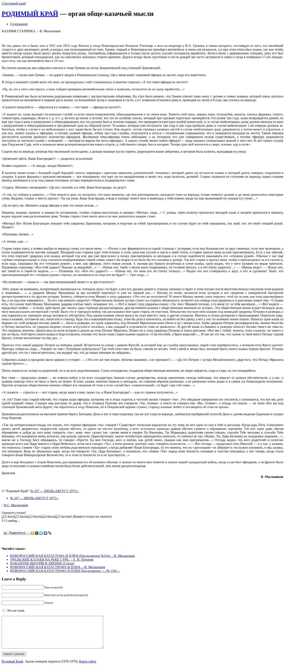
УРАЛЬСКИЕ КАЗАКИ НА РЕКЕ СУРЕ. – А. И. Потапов (51, 559)
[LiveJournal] (50, 533)
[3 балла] (35, 516)
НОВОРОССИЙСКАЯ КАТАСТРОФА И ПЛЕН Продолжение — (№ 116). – (65, 571)
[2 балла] (21, 516)
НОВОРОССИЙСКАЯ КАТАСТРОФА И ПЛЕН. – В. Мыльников (57, 567)
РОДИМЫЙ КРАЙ (30, 13)
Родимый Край (12, 661)
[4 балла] (48, 516)
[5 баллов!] (63, 516)
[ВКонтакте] (45, 533)
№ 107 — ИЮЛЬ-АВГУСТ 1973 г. (54, 491)
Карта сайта (87, 661)
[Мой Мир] (37, 533)
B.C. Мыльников (16, 505)
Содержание (19, 24)
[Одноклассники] (32, 533)
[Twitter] (41, 533)
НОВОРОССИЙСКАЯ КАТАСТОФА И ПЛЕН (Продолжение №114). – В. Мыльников (72, 556)
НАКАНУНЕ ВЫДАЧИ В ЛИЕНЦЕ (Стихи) (42, 563)
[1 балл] (8, 516)
